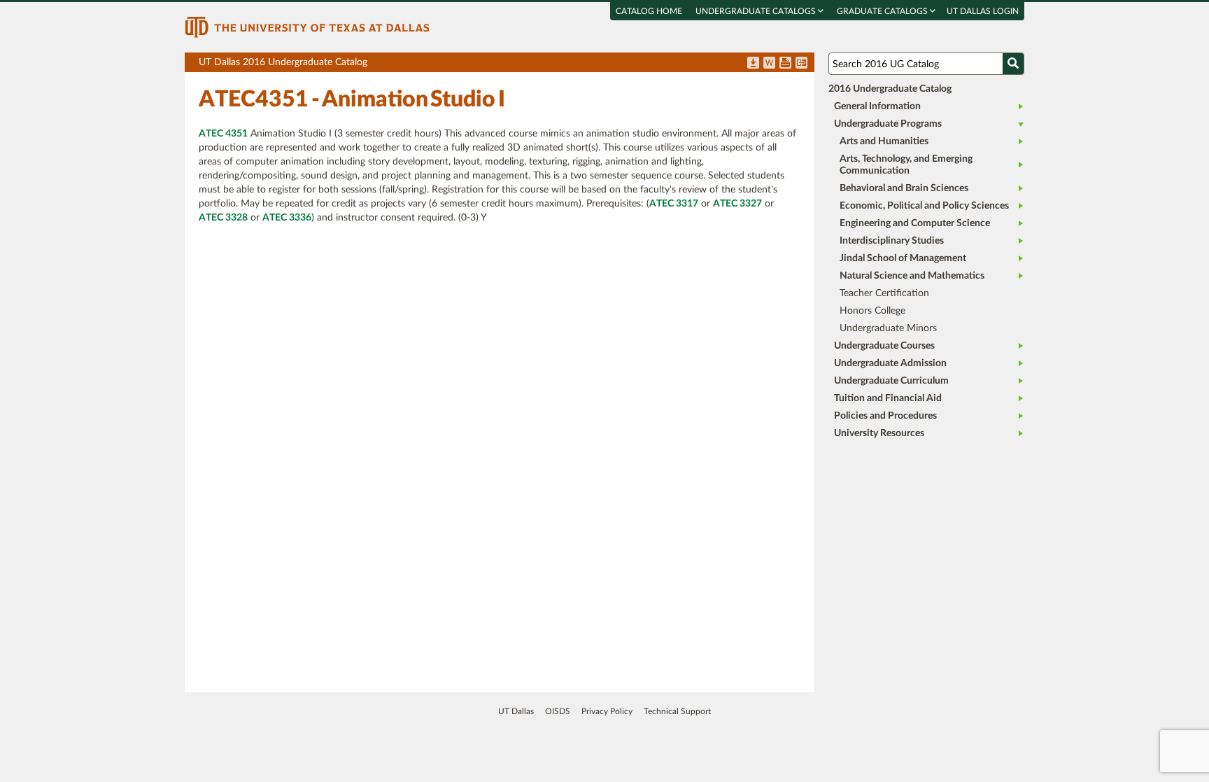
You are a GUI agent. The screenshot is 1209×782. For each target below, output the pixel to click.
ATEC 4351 (223, 134)
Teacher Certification (884, 293)
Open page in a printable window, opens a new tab (785, 64)
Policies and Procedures (885, 416)
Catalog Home (649, 11)
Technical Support (677, 711)
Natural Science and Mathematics (912, 276)
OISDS (557, 711)
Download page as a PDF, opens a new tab (753, 64)
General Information (877, 106)
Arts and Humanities (884, 141)
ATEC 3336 (286, 218)
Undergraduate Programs (888, 124)
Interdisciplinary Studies (892, 241)
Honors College (872, 311)
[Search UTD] (1013, 63)
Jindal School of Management (903, 258)
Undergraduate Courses (884, 346)
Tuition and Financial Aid (888, 398)
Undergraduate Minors (888, 328)
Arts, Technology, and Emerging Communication (906, 165)
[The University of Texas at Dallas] (307, 27)
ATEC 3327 (737, 204)
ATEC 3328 (223, 218)
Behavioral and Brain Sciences (904, 188)
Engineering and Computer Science (915, 223)
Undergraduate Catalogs (756, 11)
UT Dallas (516, 711)
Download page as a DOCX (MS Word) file (769, 64)
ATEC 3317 (673, 204)
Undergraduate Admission (890, 363)
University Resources (879, 433)
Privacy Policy (606, 711)
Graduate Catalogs (883, 11)
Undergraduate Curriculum (891, 381)
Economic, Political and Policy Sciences (924, 206)
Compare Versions (801, 64)
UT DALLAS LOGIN (983, 11)
